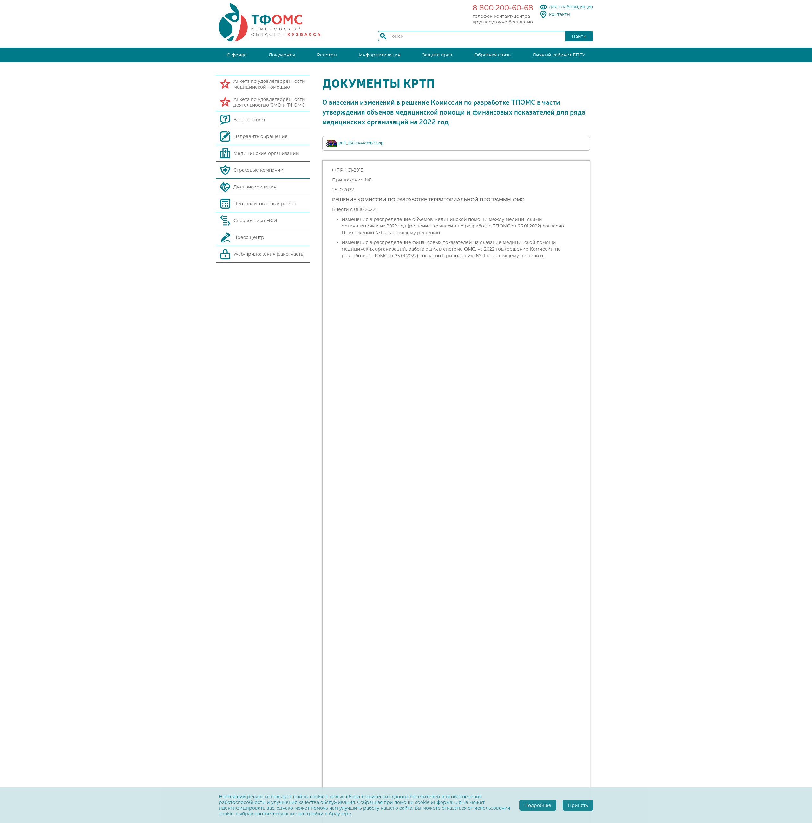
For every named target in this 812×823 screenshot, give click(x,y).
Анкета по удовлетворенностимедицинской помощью (269, 84)
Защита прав (437, 55)
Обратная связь (492, 55)
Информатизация (379, 55)
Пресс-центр (248, 237)
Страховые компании (258, 170)
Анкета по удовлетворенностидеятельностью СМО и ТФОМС (269, 102)
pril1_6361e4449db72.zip (360, 143)
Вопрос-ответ (249, 119)
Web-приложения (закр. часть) (269, 254)
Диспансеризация (254, 187)
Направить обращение (260, 136)
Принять (578, 805)
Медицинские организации (266, 153)
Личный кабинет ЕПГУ (559, 55)
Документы (282, 55)
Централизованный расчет (265, 204)
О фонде (237, 55)
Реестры (327, 55)
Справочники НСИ (255, 220)
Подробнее (537, 805)
